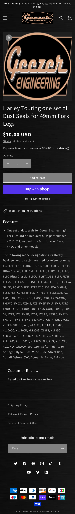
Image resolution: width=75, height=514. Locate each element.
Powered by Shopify (50, 511)
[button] (5, 18)
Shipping (7, 141)
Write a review (42, 379)
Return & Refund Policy (23, 414)
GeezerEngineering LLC (32, 511)
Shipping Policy (18, 405)
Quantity (8, 155)
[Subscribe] (62, 448)
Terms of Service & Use (22, 423)
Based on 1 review (20, 379)
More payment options (37, 198)
